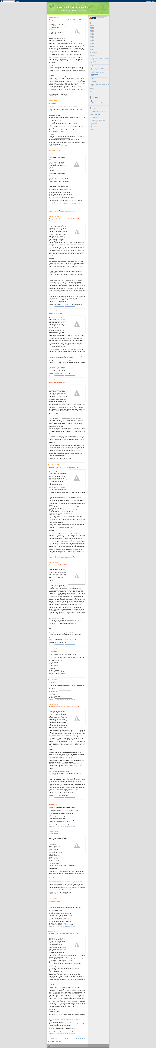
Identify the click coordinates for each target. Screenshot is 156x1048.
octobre (92, 53)
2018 (91, 34)
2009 (91, 47)
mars (92, 92)
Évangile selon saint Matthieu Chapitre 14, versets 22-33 (64, 706)
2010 (91, 46)
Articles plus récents (53, 1038)
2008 (91, 49)
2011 (91, 45)
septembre (93, 55)
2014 (91, 40)
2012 (91, 43)
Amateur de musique (54, 901)
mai (92, 89)
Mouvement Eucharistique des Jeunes (74, 7)
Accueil (66, 1038)
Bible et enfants (94, 123)
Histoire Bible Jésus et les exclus (57, 382)
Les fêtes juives (53, 804)
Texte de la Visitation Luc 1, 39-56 (58, 565)
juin (92, 88)
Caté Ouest (93, 129)
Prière (51, 153)
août (92, 56)
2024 (91, 25)
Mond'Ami (93, 115)
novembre (93, 52)
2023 (91, 27)
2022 (91, 28)
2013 (91, 42)
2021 (91, 30)
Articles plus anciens (80, 1038)
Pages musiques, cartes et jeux (97, 114)
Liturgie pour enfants (95, 124)
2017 (91, 36)
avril (92, 91)
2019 (91, 33)
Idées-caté (93, 127)
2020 (91, 31)
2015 (91, 39)
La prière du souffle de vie (56, 313)
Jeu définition (52, 103)
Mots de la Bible (53, 833)
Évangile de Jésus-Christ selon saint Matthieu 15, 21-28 (63, 467)
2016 (91, 37)
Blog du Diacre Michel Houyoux (97, 118)
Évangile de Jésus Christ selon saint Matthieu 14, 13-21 (63, 933)
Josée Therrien (95, 100)
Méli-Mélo (52, 682)
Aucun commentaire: (71, 95)
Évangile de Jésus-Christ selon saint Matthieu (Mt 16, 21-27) (65, 20)
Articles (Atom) (58, 1041)
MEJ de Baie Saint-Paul (97, 102)
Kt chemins (93, 126)
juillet (92, 86)
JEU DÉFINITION (54, 651)
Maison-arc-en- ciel (94, 117)
